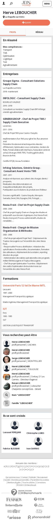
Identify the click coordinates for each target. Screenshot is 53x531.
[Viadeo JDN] (39, 511)
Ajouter (27, 22)
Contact (24, 477)
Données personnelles (20, 480)
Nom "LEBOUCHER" (21, 395)
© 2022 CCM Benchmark (26, 485)
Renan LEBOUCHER (21, 383)
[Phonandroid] (39, 517)
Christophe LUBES (35, 433)
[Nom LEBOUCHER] (6, 395)
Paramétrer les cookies (40, 480)
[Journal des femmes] (13, 499)
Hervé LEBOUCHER (21, 350)
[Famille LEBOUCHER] (6, 403)
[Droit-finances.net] (39, 505)
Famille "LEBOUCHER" (22, 403)
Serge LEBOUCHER (21, 358)
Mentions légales (14, 483)
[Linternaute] (13, 505)
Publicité (32, 477)
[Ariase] (13, 517)
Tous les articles (28, 483)
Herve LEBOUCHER (21, 341)
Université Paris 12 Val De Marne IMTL (24, 285)
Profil (12, 32)
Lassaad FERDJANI (12, 432)
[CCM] (39, 499)
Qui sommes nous (13, 477)
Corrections (40, 483)
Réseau (39, 32)
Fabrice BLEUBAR (11, 448)
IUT (5, 309)
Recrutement (42, 477)
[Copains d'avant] (13, 511)
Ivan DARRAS (32, 448)
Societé (7, 480)
